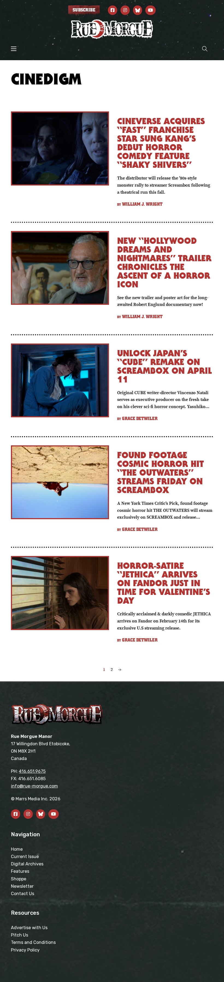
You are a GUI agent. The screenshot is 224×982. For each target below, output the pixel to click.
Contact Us (22, 893)
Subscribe (84, 10)
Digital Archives (27, 864)
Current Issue (25, 856)
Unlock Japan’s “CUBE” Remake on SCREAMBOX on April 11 (164, 366)
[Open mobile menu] (13, 49)
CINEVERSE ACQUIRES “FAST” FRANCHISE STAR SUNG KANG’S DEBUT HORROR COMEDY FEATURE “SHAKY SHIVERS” (161, 143)
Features (20, 871)
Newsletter (22, 886)
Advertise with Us (29, 927)
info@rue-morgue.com (34, 786)
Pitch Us (19, 935)
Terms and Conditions (33, 942)
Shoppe (18, 878)
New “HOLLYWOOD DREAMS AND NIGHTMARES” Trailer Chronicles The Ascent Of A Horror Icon (164, 262)
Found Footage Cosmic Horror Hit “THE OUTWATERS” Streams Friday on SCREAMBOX (160, 472)
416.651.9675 (32, 771)
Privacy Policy (25, 950)
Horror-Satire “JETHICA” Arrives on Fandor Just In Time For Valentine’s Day (163, 583)
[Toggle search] (205, 48)
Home (17, 849)
